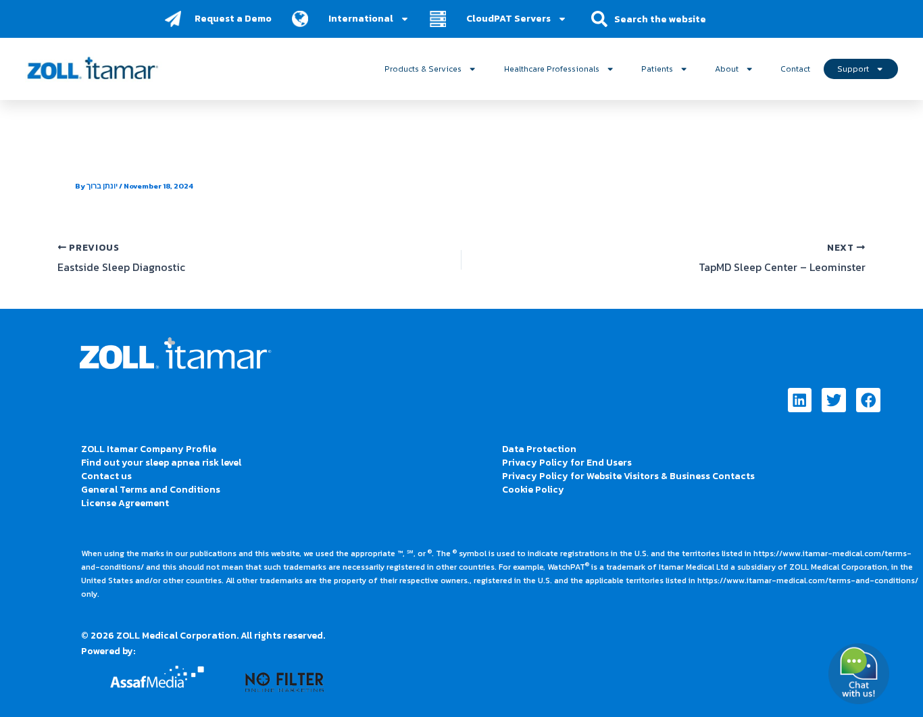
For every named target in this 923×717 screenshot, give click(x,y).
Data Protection (539, 449)
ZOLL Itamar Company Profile (148, 449)
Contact (795, 68)
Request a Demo (233, 18)
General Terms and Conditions (150, 490)
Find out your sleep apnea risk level (161, 462)
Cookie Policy (533, 490)
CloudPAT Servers (508, 18)
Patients (657, 68)
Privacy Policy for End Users (567, 462)
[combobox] (669, 19)
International (360, 18)
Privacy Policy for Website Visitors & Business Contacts (628, 476)
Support (853, 68)
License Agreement (125, 503)
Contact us (106, 476)
